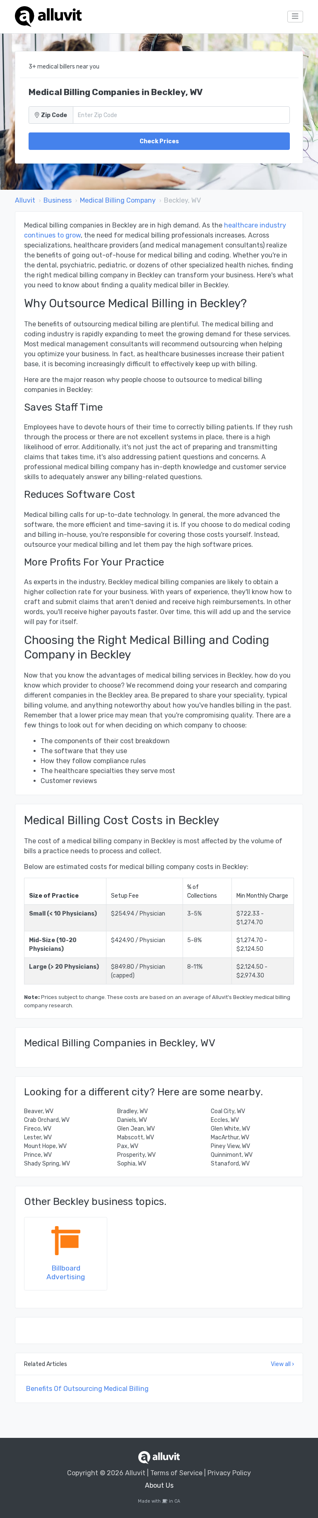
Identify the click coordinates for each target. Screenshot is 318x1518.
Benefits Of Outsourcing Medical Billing (87, 1389)
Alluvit (25, 200)
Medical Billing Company (118, 200)
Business (57, 200)
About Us (159, 1485)
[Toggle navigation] (295, 16)
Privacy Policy (229, 1473)
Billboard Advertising (65, 1272)
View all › (282, 1364)
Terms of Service (176, 1473)
